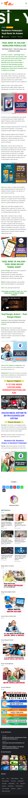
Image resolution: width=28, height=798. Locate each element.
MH (17, 783)
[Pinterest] (14, 487)
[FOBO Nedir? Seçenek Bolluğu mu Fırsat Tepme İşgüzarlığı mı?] (21, 533)
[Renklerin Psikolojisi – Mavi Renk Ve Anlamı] (5, 768)
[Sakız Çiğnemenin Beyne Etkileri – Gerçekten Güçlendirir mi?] (21, 517)
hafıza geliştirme (5, 781)
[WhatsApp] (21, 487)
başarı (3, 778)
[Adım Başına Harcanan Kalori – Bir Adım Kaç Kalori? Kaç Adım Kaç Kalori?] (14, 757)
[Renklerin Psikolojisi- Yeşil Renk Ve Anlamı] (14, 762)
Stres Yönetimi (10, 27)
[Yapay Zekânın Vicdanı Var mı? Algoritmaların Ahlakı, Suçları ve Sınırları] (21, 550)
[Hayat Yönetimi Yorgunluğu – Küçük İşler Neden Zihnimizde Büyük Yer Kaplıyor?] (7, 533)
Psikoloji (9, 11)
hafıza (21, 778)
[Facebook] (3, 487)
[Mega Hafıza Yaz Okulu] (14, 579)
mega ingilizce (12, 783)
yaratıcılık (13, 788)
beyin (8, 778)
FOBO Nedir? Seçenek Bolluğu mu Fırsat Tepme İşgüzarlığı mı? (20, 540)
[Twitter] (7, 487)
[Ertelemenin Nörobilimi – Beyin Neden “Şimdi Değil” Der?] (7, 550)
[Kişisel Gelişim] (9, 3)
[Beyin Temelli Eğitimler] (14, 676)
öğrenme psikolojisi (6, 791)
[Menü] (2, 3)
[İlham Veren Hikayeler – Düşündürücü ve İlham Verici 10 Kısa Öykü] (23, 757)
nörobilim (4, 786)
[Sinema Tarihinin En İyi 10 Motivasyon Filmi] (23, 768)
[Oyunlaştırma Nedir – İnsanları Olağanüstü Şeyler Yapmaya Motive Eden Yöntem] (5, 762)
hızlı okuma (13, 781)
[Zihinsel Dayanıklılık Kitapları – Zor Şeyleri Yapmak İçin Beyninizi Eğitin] (7, 517)
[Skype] (18, 487)
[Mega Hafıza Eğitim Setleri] (14, 604)
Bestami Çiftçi (6, 36)
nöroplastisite (10, 786)
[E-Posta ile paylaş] (3, 490)
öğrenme (19, 788)
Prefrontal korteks (19, 786)
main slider (4, 783)
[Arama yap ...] (26, 3)
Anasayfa (4, 11)
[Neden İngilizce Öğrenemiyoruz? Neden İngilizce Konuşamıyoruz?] (14, 768)
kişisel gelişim (21, 781)
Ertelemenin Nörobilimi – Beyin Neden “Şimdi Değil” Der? (7, 557)
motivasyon (22, 783)
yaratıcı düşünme (5, 788)
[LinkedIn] (11, 487)
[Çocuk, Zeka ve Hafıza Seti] (14, 628)
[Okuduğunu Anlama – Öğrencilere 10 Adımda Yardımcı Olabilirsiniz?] (23, 762)
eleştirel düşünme (14, 778)
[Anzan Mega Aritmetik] (14, 652)
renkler (14, 482)
